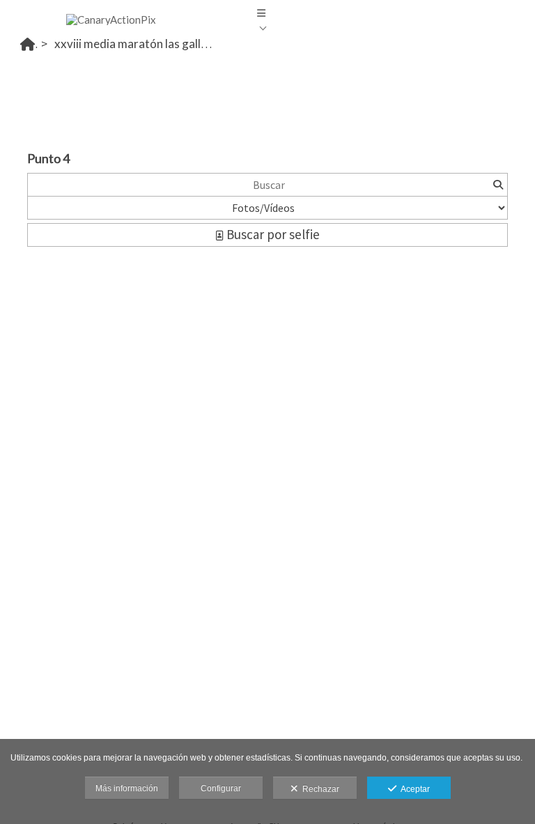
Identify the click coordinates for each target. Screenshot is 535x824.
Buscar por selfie (272, 234)
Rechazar (318, 789)
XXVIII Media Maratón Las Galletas (139, 43)
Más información (126, 788)
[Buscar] (498, 185)
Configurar (221, 788)
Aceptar (413, 789)
